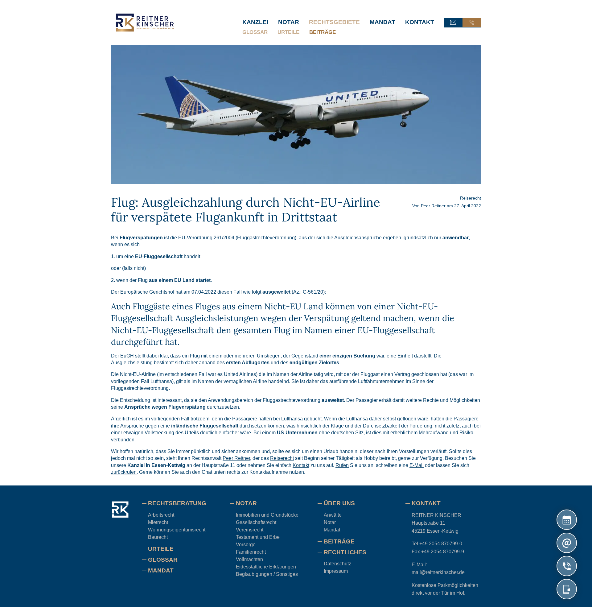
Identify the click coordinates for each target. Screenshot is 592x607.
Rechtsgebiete (334, 22)
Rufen (342, 465)
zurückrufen (124, 472)
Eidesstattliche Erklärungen (266, 566)
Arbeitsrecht (161, 515)
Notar (288, 22)
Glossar (255, 32)
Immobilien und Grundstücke (267, 515)
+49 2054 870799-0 (440, 543)
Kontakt (419, 22)
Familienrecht (251, 552)
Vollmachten (249, 559)
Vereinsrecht (249, 529)
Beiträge (322, 32)
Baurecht (158, 537)
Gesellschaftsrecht (256, 522)
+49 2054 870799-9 (442, 551)
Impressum (336, 571)
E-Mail (453, 22)
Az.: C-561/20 (308, 292)
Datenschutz (337, 563)
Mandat (382, 22)
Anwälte (333, 515)
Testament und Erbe (258, 537)
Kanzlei (255, 22)
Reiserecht (470, 198)
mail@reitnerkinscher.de (438, 572)
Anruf (471, 22)
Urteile (288, 32)
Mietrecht (158, 522)
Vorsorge (246, 544)
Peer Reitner (433, 205)
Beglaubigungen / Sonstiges (267, 574)
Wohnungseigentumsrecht (176, 529)
